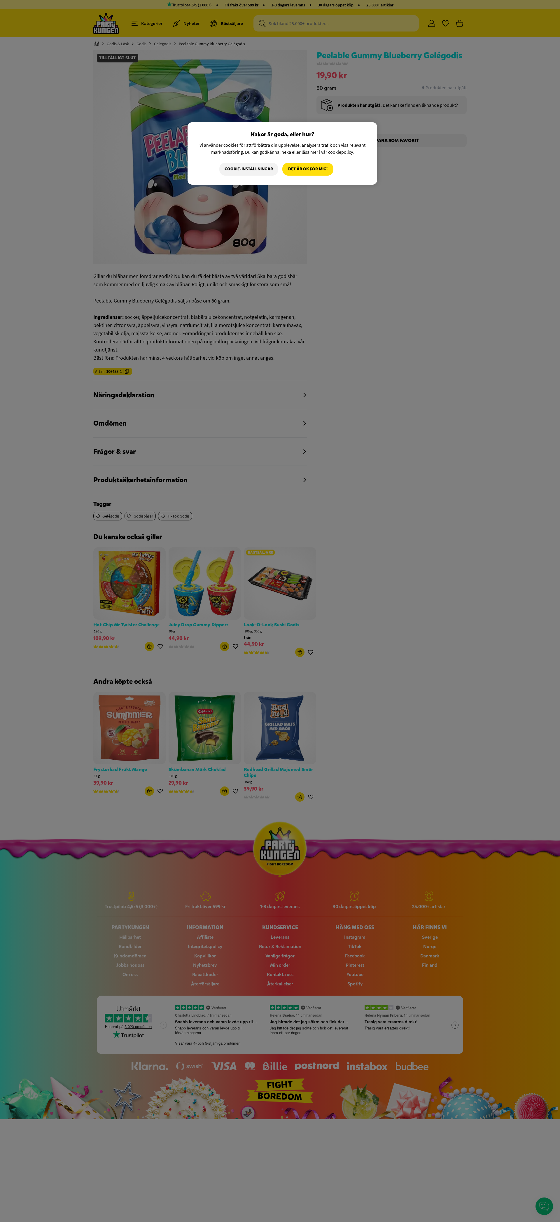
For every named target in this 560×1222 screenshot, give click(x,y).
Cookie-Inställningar (249, 169)
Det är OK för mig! (308, 169)
